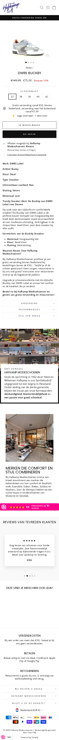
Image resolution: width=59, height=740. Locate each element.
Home (29, 67)
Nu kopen (29, 134)
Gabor (26, 486)
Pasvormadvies (29, 309)
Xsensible (17, 486)
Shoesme (11, 495)
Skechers (10, 489)
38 (21, 96)
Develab (24, 495)
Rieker (35, 486)
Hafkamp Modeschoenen (28, 696)
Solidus (44, 486)
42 (46, 96)
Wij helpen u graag (29, 689)
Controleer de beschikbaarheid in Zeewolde (26, 154)
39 (29, 96)
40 (38, 96)
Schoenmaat (29, 91)
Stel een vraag (29, 316)
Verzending (29, 303)
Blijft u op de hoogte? (28, 703)
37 (12, 96)
